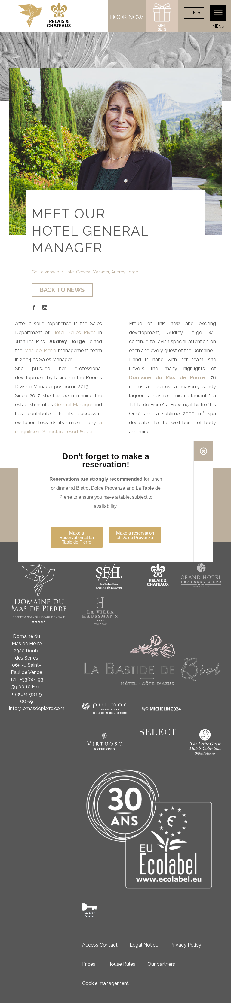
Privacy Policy (185, 945)
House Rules (121, 964)
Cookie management (105, 983)
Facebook (34, 307)
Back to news (62, 290)
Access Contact (100, 945)
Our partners (161, 964)
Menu (218, 26)
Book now (126, 17)
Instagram (44, 307)
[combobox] (194, 13)
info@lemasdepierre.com (36, 708)
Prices (88, 964)
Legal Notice (144, 945)
